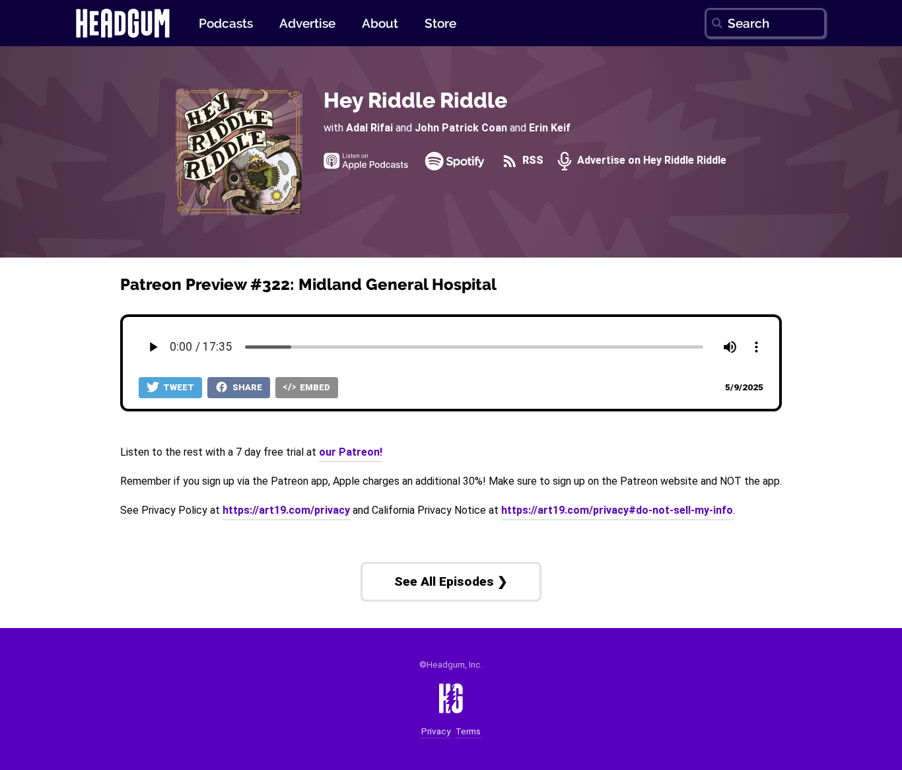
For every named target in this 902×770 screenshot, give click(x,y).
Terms (468, 731)
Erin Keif (550, 128)
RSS (531, 161)
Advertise (307, 23)
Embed (314, 387)
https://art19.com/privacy (286, 510)
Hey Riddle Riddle (415, 100)
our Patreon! (350, 452)
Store (440, 23)
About (380, 23)
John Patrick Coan (461, 128)
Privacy (435, 731)
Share (246, 387)
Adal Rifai (369, 128)
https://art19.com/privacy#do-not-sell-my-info (617, 510)
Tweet (177, 387)
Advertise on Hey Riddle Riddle (650, 161)
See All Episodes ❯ (451, 581)
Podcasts (226, 23)
